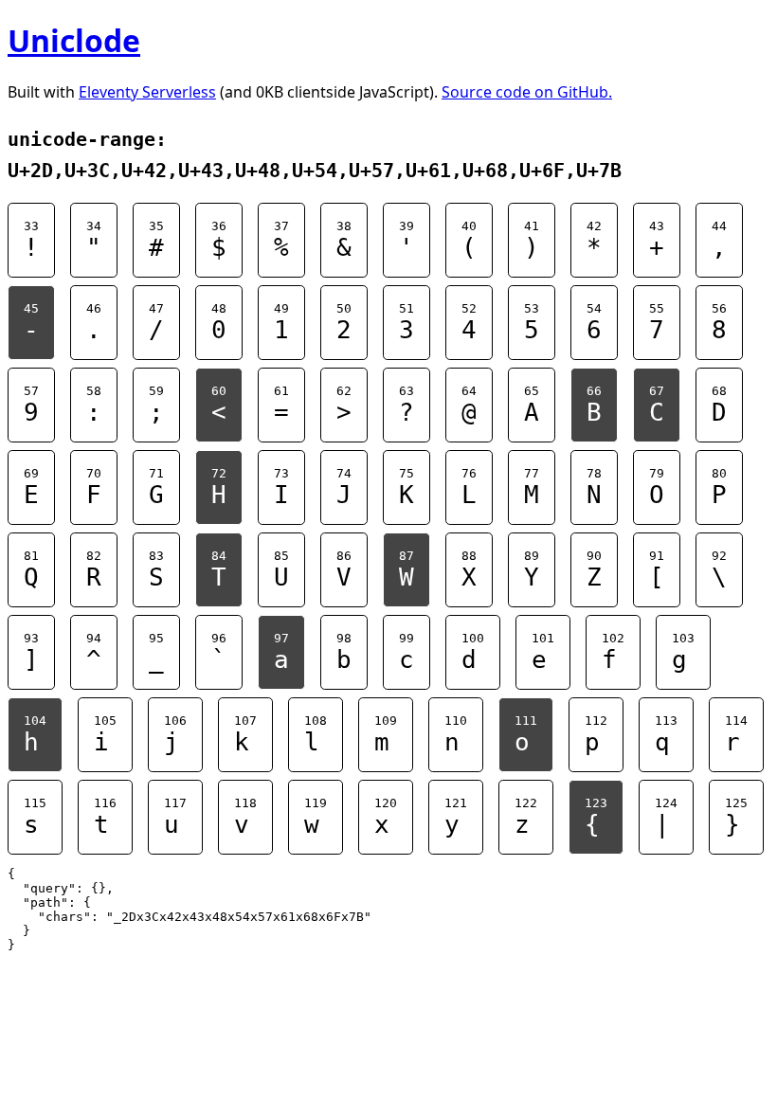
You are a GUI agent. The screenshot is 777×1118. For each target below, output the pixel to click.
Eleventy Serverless (147, 91)
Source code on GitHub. (527, 91)
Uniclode (74, 40)
